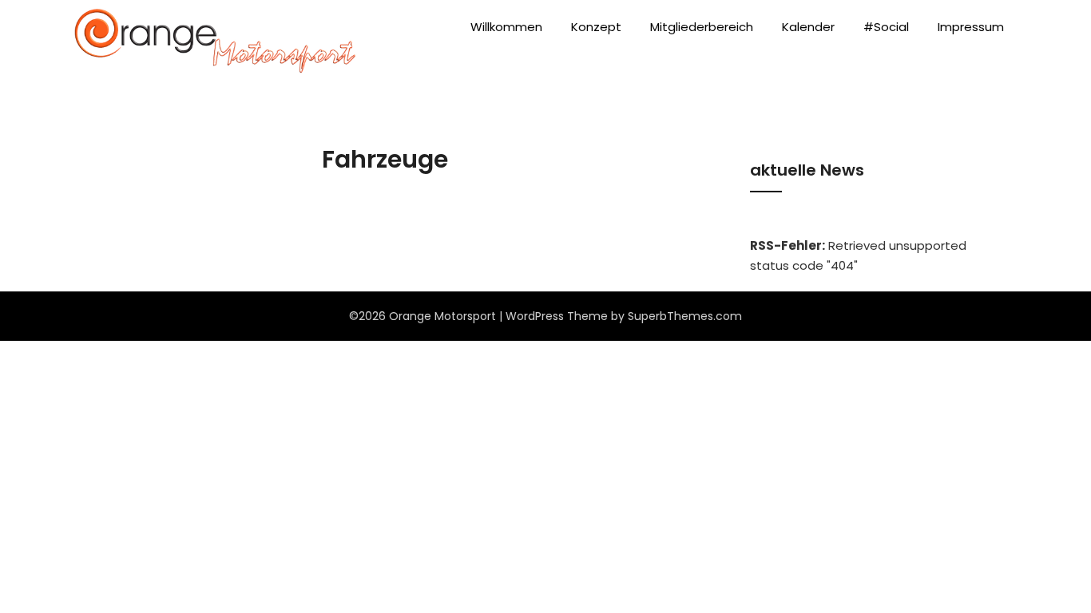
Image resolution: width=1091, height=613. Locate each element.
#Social (886, 26)
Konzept (596, 26)
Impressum (971, 26)
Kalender (808, 26)
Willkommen (506, 26)
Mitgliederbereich (701, 26)
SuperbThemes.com (685, 316)
